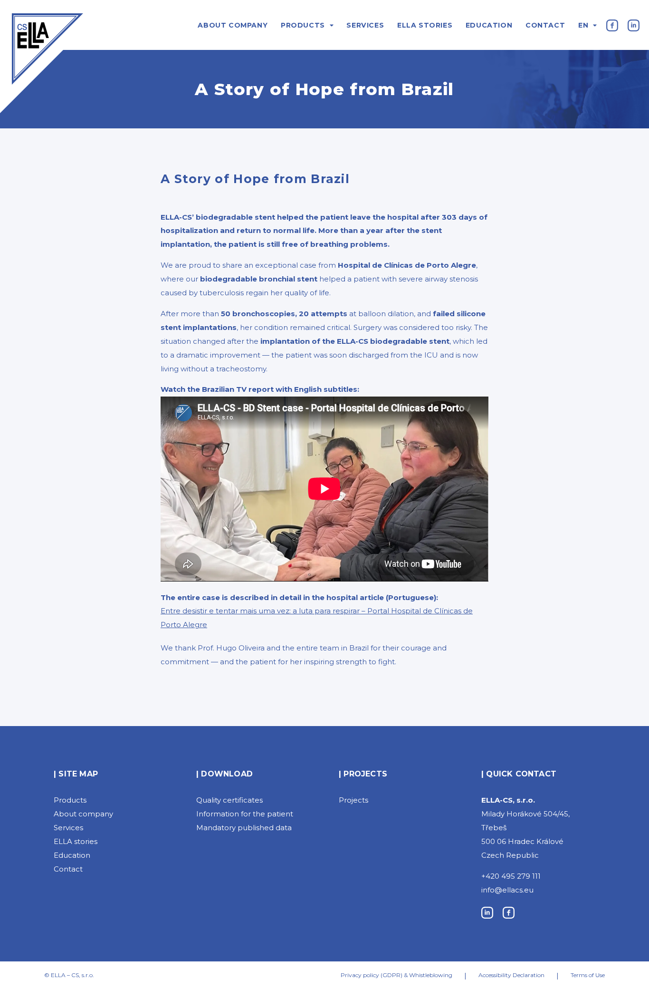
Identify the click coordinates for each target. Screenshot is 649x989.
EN (583, 25)
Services (365, 25)
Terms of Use (588, 975)
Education (489, 25)
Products (303, 25)
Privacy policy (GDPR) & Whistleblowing (396, 975)
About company (232, 25)
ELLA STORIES (424, 25)
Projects (353, 800)
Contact (545, 25)
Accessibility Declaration (511, 975)
